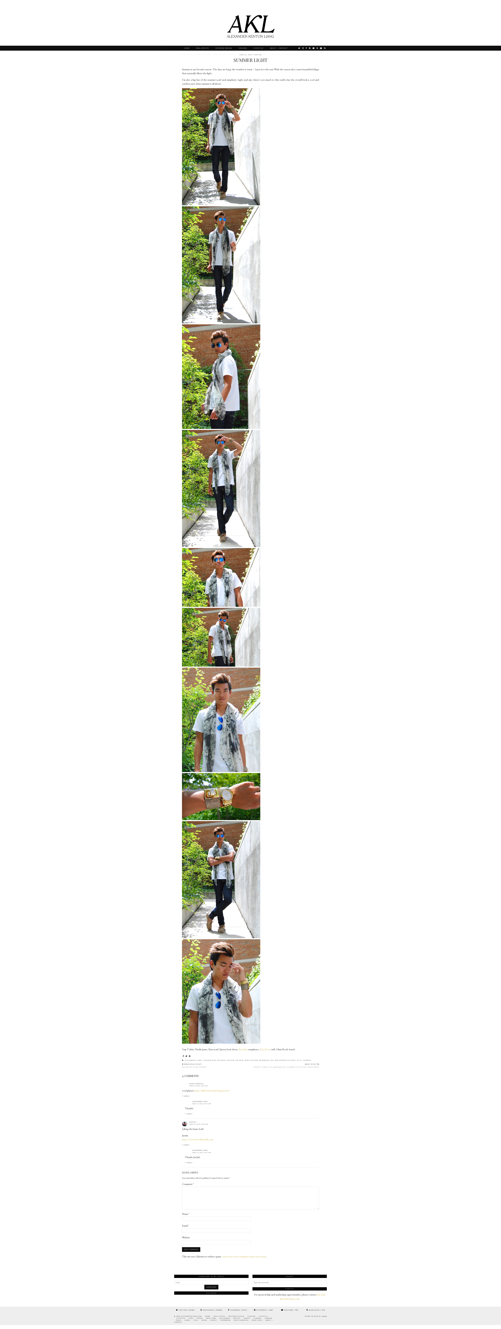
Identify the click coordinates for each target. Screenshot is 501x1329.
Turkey (213, 1320)
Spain (204, 1320)
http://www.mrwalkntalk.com (197, 1139)
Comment (188, 1184)
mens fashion (251, 1060)
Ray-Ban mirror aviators (283, 1060)
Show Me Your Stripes (194, 1065)
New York (211, 1318)
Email (185, 1225)
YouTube (290, 1310)
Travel (199, 1318)
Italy (195, 1320)
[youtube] (314, 48)
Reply (187, 1096)
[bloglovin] (317, 48)
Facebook (238, 1310)
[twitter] (299, 48)
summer (307, 1060)
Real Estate (202, 48)
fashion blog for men (214, 1060)
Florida (257, 1318)
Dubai (187, 1320)
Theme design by (316, 1316)
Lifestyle (258, 48)
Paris (178, 1320)
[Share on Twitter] (186, 1056)
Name (186, 1214)
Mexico (236, 1318)
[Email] (321, 48)
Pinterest (264, 1310)
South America (241, 1320)
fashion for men (234, 1060)
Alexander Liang (193, 1060)
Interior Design (223, 48)
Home (187, 48)
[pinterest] (310, 48)
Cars (191, 1318)
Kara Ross (265, 1049)
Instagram (212, 1310)
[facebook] (306, 48)
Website (186, 1237)
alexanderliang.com (191, 1316)
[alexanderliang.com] (250, 23)
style (299, 1060)
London (268, 1318)
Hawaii (247, 1318)
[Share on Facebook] (183, 1056)
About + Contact (279, 48)
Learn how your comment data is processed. (244, 1256)
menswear (264, 1060)
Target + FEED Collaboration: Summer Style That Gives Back (286, 1065)
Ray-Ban (243, 1049)
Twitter (186, 1310)
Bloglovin (316, 1310)
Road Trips (257, 1320)
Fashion (242, 48)
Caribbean (225, 1320)
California (224, 1318)
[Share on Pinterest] (189, 1056)
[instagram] (303, 48)
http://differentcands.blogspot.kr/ (212, 1090)
